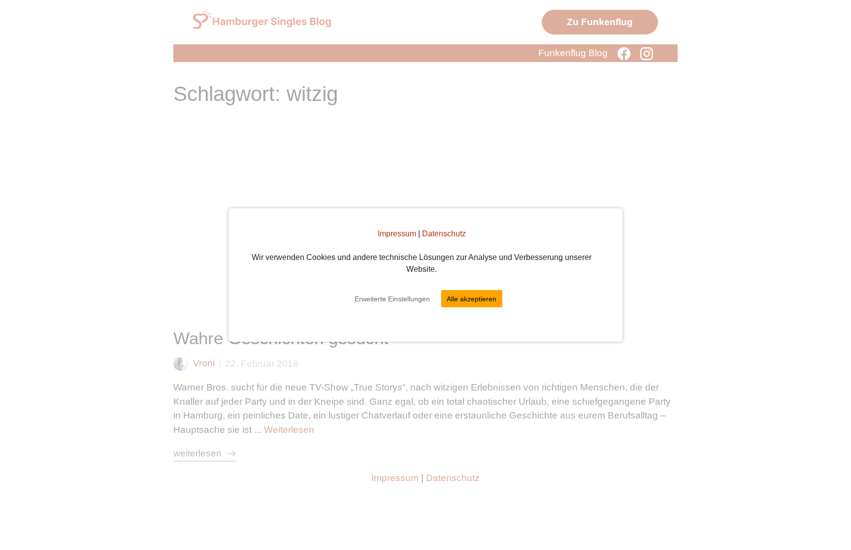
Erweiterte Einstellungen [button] (392, 299)
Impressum (397, 233)
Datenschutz (444, 233)
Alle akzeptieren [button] (471, 299)
